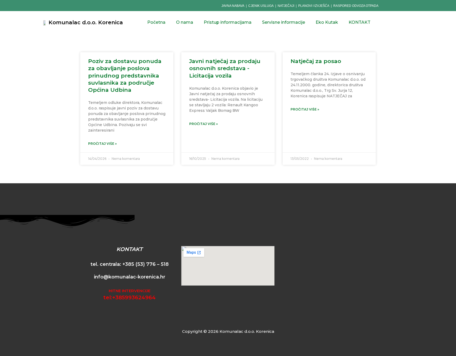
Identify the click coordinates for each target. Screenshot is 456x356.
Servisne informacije (283, 22)
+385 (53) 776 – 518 (145, 264)
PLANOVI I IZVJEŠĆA (313, 6)
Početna (156, 22)
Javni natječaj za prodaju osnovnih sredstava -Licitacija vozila (224, 68)
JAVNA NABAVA (232, 6)
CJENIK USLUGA (261, 6)
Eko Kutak (327, 22)
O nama (184, 22)
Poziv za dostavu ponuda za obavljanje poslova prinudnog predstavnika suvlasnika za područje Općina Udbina (125, 75)
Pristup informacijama (227, 22)
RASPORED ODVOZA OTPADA (355, 6)
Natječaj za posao (316, 61)
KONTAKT (359, 22)
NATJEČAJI (286, 6)
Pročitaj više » (102, 144)
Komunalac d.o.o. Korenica (86, 22)
